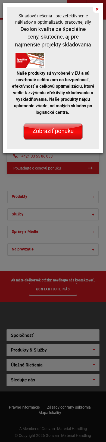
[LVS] (53, 131)
